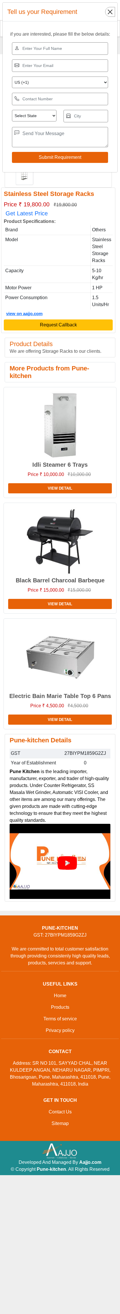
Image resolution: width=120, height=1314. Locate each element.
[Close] (110, 12)
